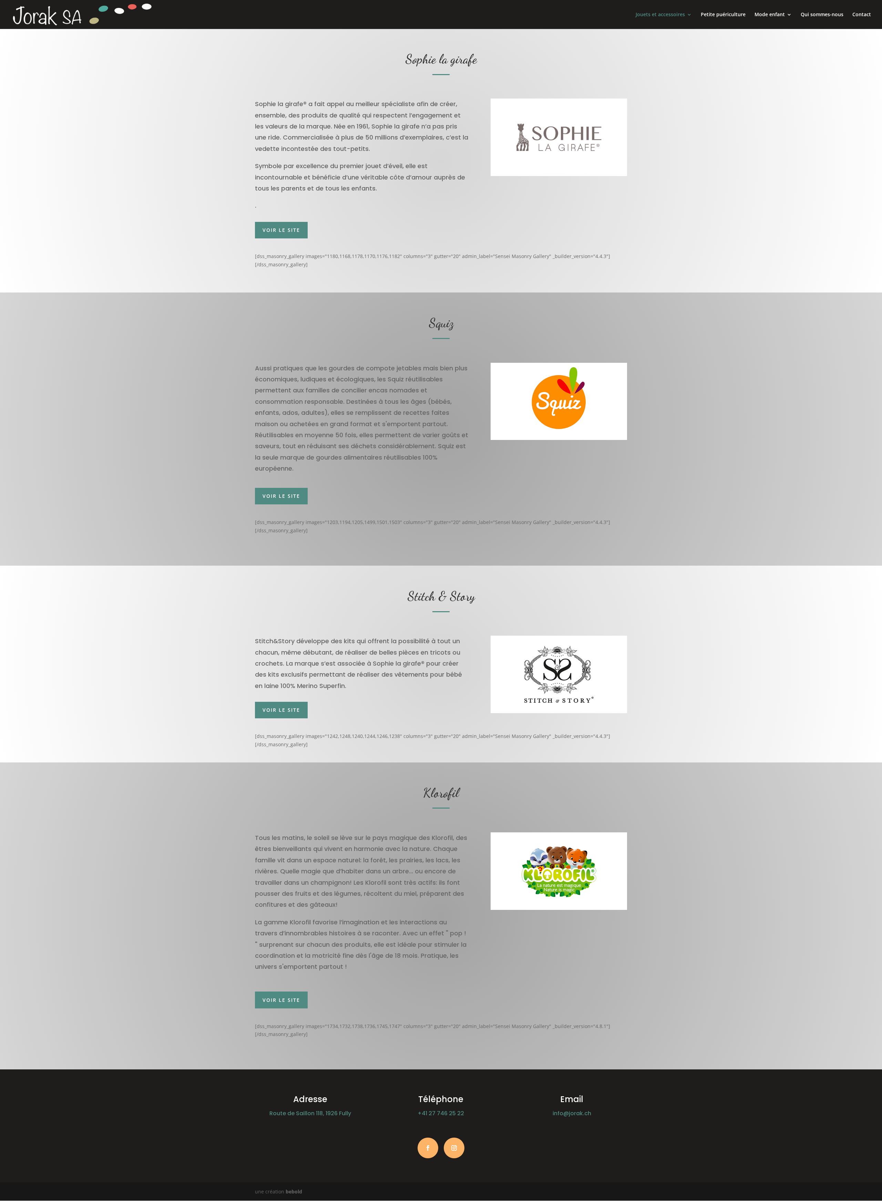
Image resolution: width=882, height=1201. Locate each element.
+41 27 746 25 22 (441, 1113)
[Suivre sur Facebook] (428, 1148)
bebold (294, 1191)
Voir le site (281, 230)
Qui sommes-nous (822, 15)
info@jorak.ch (572, 1113)
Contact (861, 15)
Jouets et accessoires (660, 15)
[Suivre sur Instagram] (454, 1148)
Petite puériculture (723, 15)
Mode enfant (770, 15)
